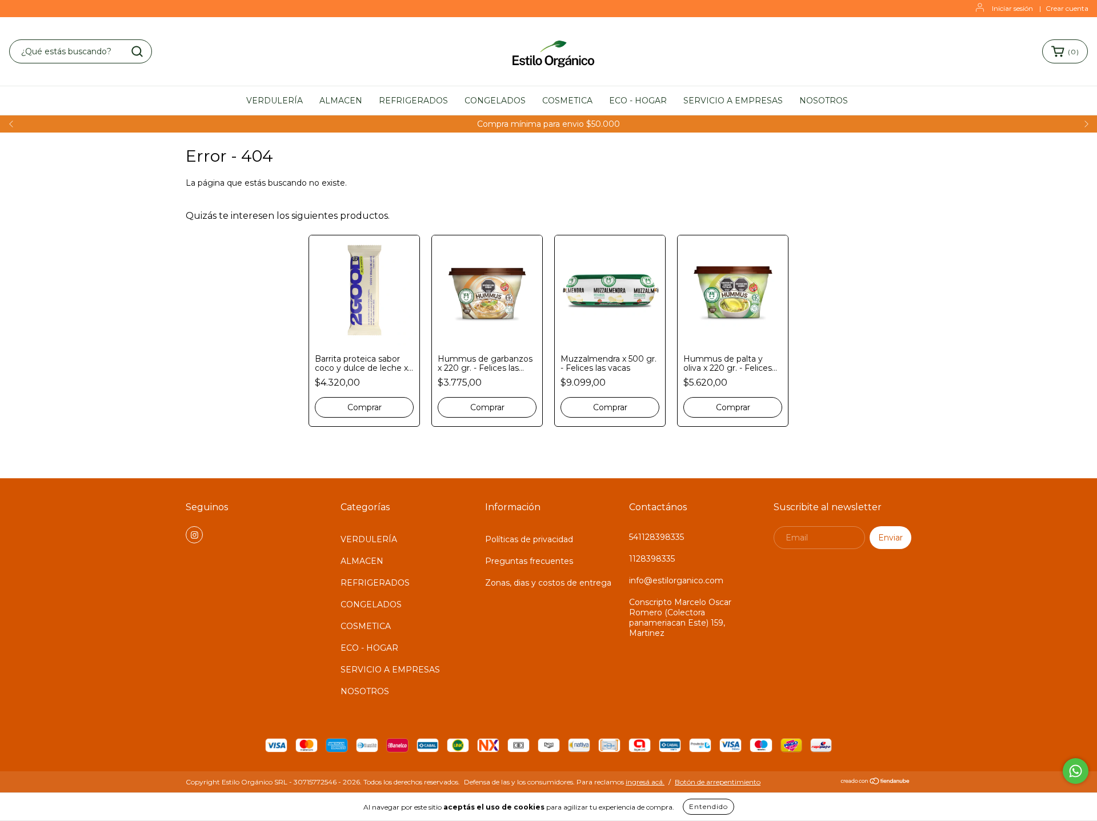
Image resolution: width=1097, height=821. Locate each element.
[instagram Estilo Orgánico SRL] (194, 534)
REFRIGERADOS (413, 100)
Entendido (708, 806)
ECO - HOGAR (638, 100)
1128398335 (652, 559)
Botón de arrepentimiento (717, 782)
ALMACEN (340, 100)
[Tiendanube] (875, 782)
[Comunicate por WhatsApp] (1075, 771)
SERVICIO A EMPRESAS (733, 100)
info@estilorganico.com (676, 580)
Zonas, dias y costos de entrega (548, 583)
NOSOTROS (823, 100)
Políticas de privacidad (529, 539)
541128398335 (656, 537)
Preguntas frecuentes (529, 561)
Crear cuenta (1067, 8)
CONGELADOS (495, 100)
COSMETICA (567, 100)
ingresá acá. (645, 782)
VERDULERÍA (274, 100)
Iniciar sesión (1012, 8)
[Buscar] (137, 51)
